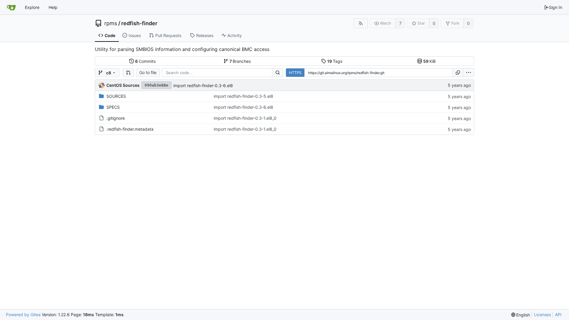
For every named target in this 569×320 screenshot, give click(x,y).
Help (53, 7)
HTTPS (295, 72)
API (558, 314)
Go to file (147, 72)
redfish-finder (139, 23)
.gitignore (115, 118)
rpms (110, 23)
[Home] (11, 7)
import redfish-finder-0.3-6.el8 (203, 85)
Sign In (555, 7)
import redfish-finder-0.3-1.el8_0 (245, 118)
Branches (240, 61)
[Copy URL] (458, 72)
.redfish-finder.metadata (130, 129)
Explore (32, 7)
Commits (145, 61)
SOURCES (116, 96)
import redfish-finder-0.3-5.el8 (243, 96)
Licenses (542, 314)
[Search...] (277, 72)
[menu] (468, 72)
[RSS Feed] (360, 23)
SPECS (113, 107)
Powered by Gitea (23, 314)
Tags (335, 61)
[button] (128, 72)
